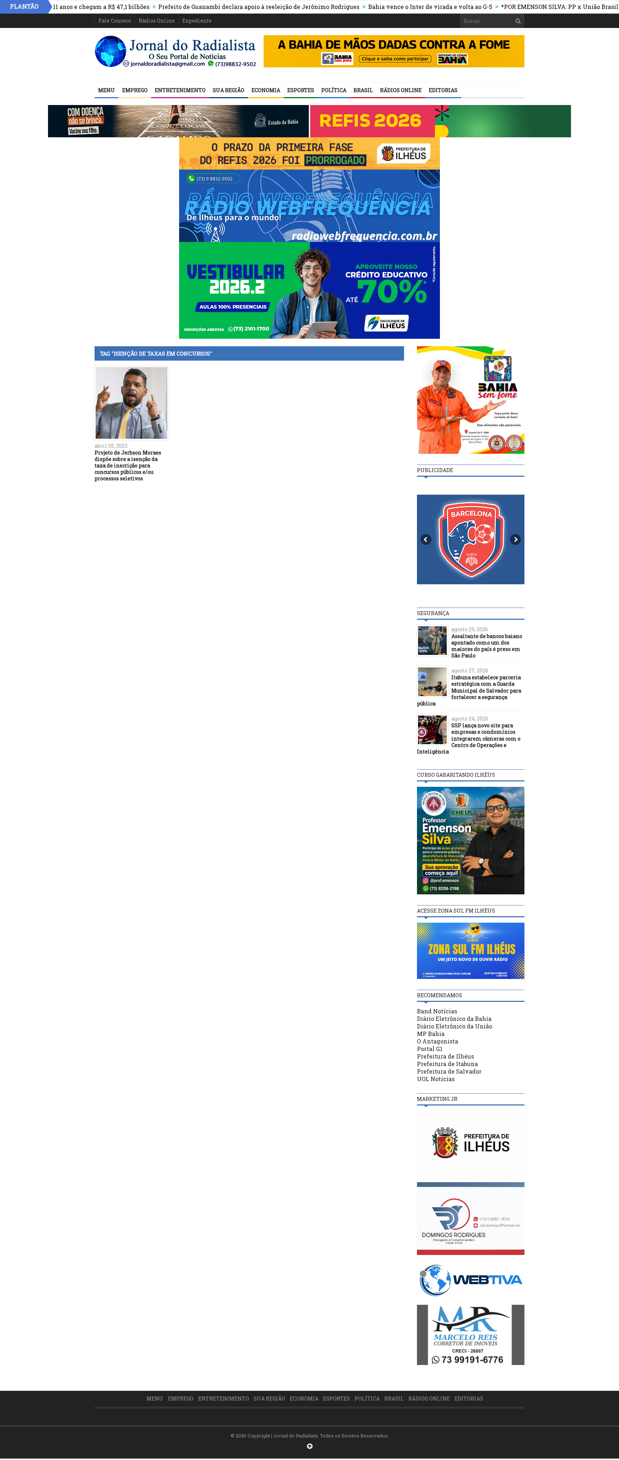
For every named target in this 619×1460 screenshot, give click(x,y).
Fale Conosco (115, 20)
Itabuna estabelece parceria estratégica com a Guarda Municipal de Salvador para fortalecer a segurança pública (469, 690)
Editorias (443, 90)
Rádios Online (157, 20)
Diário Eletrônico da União (454, 1026)
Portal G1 (429, 1048)
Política (333, 90)
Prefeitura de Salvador (449, 1071)
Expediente (197, 20)
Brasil (363, 90)
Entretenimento (180, 90)
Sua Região (228, 90)
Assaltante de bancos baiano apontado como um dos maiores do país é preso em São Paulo (486, 646)
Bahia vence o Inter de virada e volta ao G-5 (390, 6)
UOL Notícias (436, 1079)
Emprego (135, 90)
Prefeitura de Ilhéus (445, 1056)
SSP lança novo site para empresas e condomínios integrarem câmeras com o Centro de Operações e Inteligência (468, 738)
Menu (106, 90)
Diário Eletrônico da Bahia (454, 1018)
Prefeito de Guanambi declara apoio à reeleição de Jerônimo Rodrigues (219, 6)
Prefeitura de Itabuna (447, 1063)
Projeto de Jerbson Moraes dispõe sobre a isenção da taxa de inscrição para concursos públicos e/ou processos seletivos (128, 465)
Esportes (300, 90)
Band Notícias (437, 1011)
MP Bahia (431, 1033)
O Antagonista (437, 1041)
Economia (265, 90)
